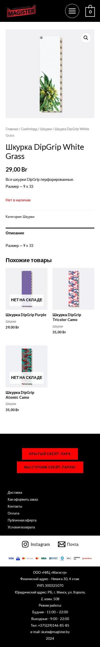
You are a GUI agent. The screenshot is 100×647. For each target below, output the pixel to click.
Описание (15, 233)
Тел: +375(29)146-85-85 (50, 625)
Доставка (15, 492)
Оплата (13, 513)
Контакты (15, 506)
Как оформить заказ (23, 499)
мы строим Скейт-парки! (50, 467)
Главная (12, 129)
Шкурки (46, 129)
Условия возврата (21, 527)
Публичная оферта (22, 520)
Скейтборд (29, 129)
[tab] (50, 233)
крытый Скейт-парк (50, 454)
